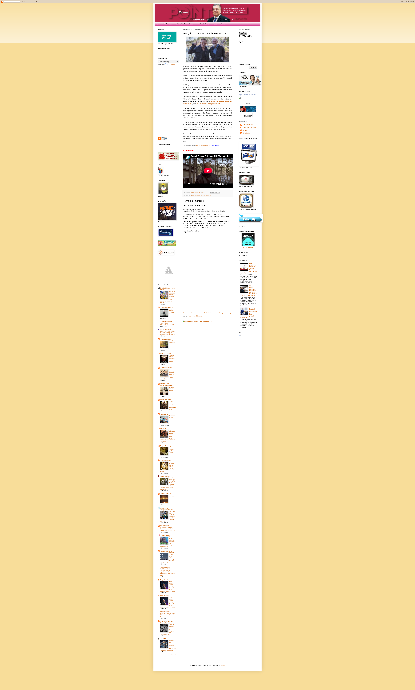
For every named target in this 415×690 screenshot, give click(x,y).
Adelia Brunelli (164, 526)
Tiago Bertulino (164, 580)
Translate (172, 64)
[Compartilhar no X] (215, 193)
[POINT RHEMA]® (165, 476)
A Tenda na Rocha (165, 339)
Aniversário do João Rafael (172, 417)
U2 (210, 195)
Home (158, 24)
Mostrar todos (173, 654)
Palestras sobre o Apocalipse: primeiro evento (172, 358)
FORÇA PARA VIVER (166, 493)
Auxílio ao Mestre (165, 329)
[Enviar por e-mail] (211, 193)
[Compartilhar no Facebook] (217, 193)
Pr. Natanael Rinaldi (166, 321)
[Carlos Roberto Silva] (240, 98)
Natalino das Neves (166, 551)
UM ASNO (163, 639)
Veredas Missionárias (166, 368)
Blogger (223, 665)
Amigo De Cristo (165, 612)
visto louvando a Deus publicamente (208, 104)
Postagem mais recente (190, 313)
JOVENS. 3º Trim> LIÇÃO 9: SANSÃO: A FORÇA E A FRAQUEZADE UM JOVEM (167, 333)
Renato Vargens (165, 535)
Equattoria (163, 428)
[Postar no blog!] (213, 193)
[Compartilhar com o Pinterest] (219, 193)
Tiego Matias (246, 133)
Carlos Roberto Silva (244, 94)
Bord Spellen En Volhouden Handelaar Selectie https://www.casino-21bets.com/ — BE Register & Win (167, 572)
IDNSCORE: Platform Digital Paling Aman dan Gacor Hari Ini (167, 615)
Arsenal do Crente (165, 400)
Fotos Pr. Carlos (204, 24)
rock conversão (205, 195)
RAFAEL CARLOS (165, 353)
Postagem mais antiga (225, 313)
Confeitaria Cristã (165, 460)
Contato (223, 24)
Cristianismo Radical (166, 307)
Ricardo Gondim (165, 567)
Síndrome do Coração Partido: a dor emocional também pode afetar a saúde (167, 529)
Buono (192, 195)
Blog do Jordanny (165, 446)
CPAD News (167, 24)
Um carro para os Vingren (171, 388)
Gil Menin (245, 130)
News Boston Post (202, 146)
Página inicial (208, 313)
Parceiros (192, 24)
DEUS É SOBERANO (172, 497)
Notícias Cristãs (180, 24)
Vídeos (215, 24)
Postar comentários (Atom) (195, 316)
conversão (197, 195)
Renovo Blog (164, 414)
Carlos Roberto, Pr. (248, 124)
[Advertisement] (207, 295)
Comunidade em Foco (249, 127)
